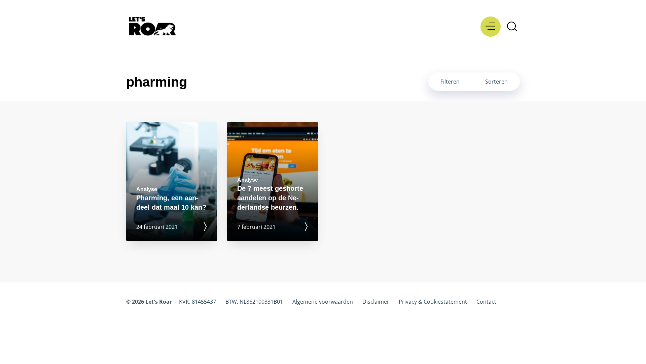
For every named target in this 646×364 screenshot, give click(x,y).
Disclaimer (375, 301)
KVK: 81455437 (197, 301)
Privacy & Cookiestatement (433, 301)
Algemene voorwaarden (322, 301)
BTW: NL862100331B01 (254, 301)
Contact (486, 301)
